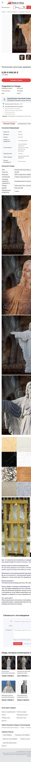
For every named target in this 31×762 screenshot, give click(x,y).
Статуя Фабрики (7, 735)
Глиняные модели (21, 712)
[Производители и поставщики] (15, 2)
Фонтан (4, 715)
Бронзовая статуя (21, 717)
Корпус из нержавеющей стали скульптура (9, 712)
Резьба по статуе (25, 739)
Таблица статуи (6, 717)
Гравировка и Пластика (24, 12)
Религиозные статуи (22, 715)
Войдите (4, 116)
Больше (4, 746)
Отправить (18, 644)
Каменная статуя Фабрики (10, 739)
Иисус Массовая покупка (9, 743)
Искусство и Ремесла (12, 12)
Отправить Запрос (16, 80)
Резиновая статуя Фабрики (22, 735)
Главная (4, 12)
